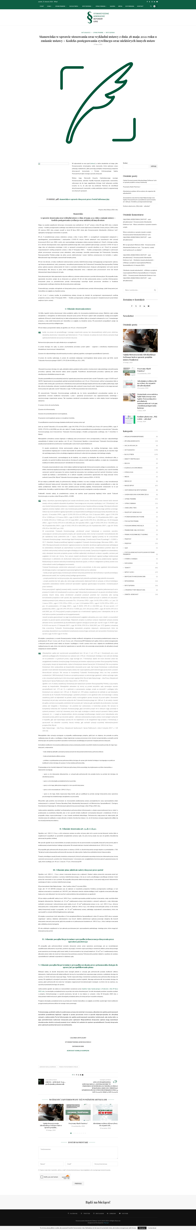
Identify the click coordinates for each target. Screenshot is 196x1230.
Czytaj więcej (152, 1228)
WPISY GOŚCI (141, 572)
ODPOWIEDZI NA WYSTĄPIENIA (141, 490)
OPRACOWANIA (100, 6)
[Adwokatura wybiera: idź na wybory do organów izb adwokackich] (105, 1112)
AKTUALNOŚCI (141, 450)
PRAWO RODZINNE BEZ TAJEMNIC (141, 534)
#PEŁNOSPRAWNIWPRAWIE (141, 436)
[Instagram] (152, 1)
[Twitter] (149, 1)
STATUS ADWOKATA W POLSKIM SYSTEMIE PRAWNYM (140, 553)
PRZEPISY (141, 539)
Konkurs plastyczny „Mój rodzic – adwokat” (136, 206)
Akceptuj (142, 1228)
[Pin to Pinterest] (80, 1075)
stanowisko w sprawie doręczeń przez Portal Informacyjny (85, 199)
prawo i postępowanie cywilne (68, 1066)
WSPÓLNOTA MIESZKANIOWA (141, 576)
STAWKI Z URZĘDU (141, 559)
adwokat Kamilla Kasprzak (48, 1066)
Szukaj (125, 163)
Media (120, 6)
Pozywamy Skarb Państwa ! (78, 1123)
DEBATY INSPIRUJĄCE (141, 459)
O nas (49, 6)
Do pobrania (129, 6)
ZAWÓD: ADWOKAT (141, 594)
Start (42, 6)
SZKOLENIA (141, 563)
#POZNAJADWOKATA (141, 441)
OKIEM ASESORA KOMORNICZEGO (141, 494)
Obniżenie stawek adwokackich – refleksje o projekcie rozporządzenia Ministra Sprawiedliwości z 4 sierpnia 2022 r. (138, 262)
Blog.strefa (74, 6)
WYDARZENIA (141, 581)
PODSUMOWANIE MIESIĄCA (141, 525)
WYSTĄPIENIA (86, 6)
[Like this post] (74, 1075)
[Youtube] (157, 1)
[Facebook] (147, 1)
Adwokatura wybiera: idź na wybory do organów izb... (105, 1124)
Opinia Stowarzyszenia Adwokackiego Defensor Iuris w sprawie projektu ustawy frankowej (139, 357)
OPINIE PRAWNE (60, 6)
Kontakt (140, 6)
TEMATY (141, 567)
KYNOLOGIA (141, 472)
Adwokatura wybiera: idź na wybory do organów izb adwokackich (147, 383)
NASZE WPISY (141, 485)
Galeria (112, 6)
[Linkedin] (154, 1)
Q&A (141, 548)
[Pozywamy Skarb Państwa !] (78, 1112)
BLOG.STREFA (141, 454)
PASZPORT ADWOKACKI (141, 512)
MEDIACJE (141, 481)
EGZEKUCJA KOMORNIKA (141, 468)
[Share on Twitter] (78, 1075)
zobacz (93, 163)
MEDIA (141, 476)
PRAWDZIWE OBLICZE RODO (141, 530)
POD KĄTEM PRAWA (141, 521)
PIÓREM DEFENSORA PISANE (141, 517)
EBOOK (141, 463)
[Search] (151, 6)
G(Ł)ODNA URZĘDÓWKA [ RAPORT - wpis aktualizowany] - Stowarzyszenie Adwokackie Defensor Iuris (137, 221)
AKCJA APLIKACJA (141, 445)
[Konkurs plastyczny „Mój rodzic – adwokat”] (129, 420)
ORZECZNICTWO (141, 508)
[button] (41, 1118)
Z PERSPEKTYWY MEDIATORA (141, 590)
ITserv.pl (106, 1223)
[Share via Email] (82, 1075)
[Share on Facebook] (76, 1075)
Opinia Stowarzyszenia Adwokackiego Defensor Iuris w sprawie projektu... (51, 1125)
